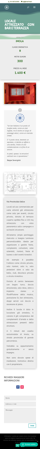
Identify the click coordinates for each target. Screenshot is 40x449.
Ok (17, 445)
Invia (32, 426)
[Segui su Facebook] (18, 387)
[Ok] (37, 441)
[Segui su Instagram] (22, 387)
